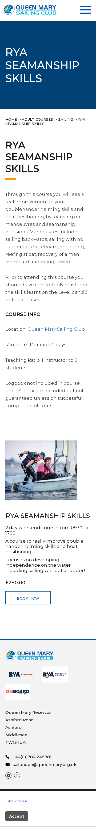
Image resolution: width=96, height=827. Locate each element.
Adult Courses (37, 119)
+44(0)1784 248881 (32, 756)
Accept (16, 816)
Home (11, 119)
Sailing (65, 119)
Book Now (28, 598)
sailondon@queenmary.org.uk (45, 764)
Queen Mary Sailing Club (56, 329)
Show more (17, 801)
